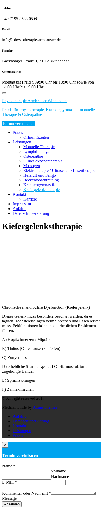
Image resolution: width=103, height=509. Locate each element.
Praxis (18, 132)
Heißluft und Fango (39, 175)
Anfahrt (19, 208)
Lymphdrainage (36, 151)
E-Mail (9, 482)
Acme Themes (45, 407)
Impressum (22, 204)
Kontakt (19, 194)
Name (8, 466)
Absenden (12, 504)
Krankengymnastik (39, 185)
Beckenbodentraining (41, 180)
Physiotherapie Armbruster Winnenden (34, 100)
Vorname (58, 471)
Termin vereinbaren (18, 123)
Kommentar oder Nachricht (26, 493)
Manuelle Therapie (39, 146)
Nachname (60, 476)
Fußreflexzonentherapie (43, 161)
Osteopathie (33, 156)
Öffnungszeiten (36, 137)
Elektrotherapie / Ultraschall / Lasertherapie (59, 170)
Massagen (31, 165)
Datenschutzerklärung (31, 213)
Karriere (30, 199)
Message (9, 498)
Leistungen (22, 142)
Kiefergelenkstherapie (41, 189)
